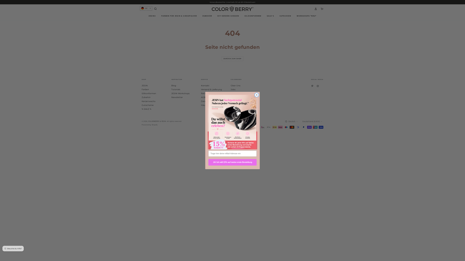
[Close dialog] (257, 95)
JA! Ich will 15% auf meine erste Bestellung (232, 162)
